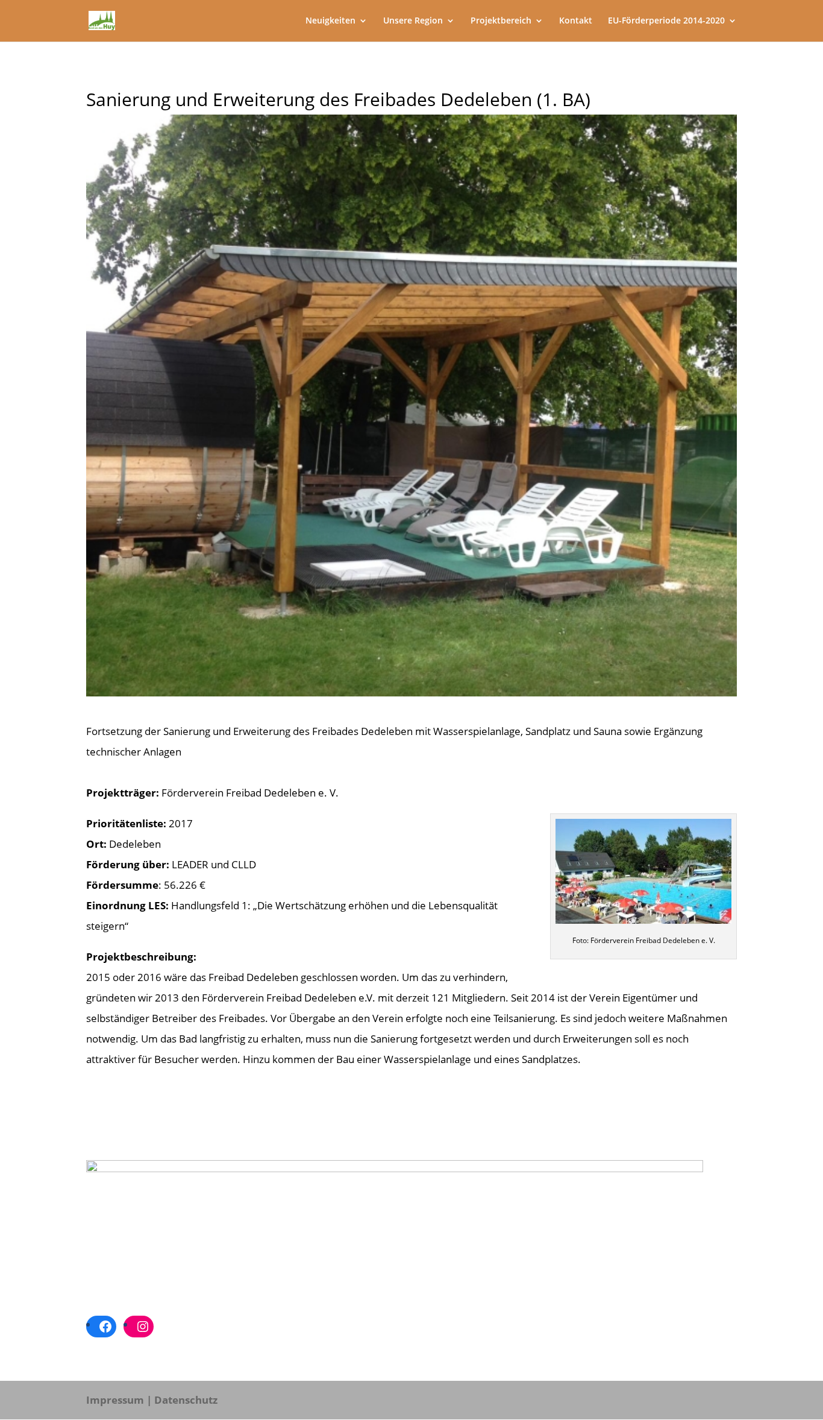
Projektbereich (501, 21)
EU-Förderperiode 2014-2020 (666, 21)
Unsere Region (413, 21)
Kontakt (575, 21)
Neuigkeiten (330, 21)
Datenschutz (185, 1400)
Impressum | (119, 1400)
